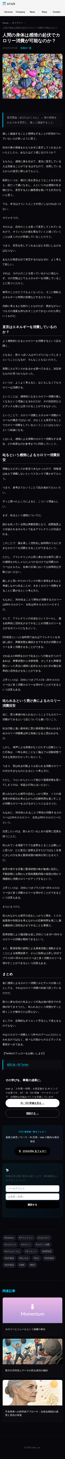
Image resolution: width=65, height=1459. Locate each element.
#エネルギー (43, 1238)
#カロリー (26, 1244)
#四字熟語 (9, 1265)
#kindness (9, 1238)
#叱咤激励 (49, 1258)
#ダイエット (31, 1251)
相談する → (32, 1113)
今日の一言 (25, 48)
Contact (56, 12)
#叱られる (24, 1258)
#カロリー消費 (42, 1244)
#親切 (32, 1265)
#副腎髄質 (46, 1251)
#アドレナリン (26, 1238)
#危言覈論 (9, 1258)
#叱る (36, 1258)
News (32, 12)
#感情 (21, 1265)
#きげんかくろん (12, 1251)
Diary (44, 12)
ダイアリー (17, 23)
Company (20, 12)
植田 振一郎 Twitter (18, 1064)
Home (6, 23)
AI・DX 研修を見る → (32, 1103)
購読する (32, 1204)
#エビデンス (10, 1244)
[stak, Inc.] (9, 3)
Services (8, 12)
